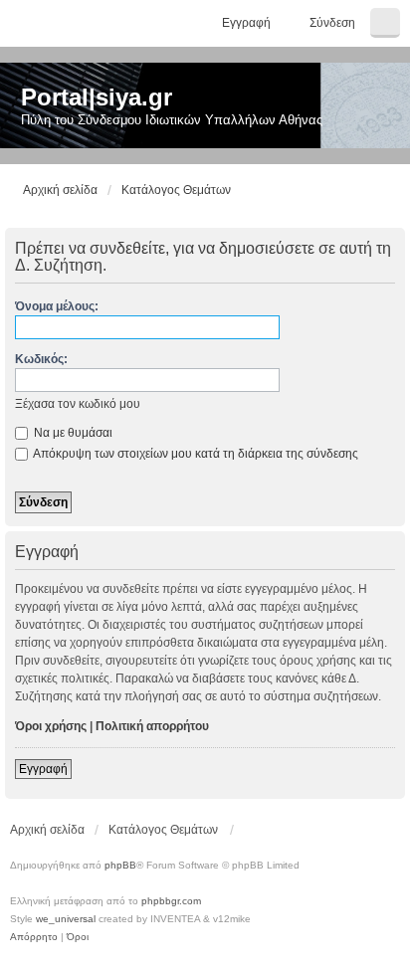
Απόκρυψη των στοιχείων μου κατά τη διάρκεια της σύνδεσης (194, 454)
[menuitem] (34, 937)
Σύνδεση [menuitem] (332, 23)
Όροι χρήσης (51, 726)
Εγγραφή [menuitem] (246, 23)
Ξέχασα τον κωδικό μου (77, 404)
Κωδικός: (41, 359)
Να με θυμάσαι (71, 433)
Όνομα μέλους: (57, 306)
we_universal (66, 918)
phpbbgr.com (171, 900)
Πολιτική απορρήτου (152, 726)
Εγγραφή (43, 769)
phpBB (120, 865)
